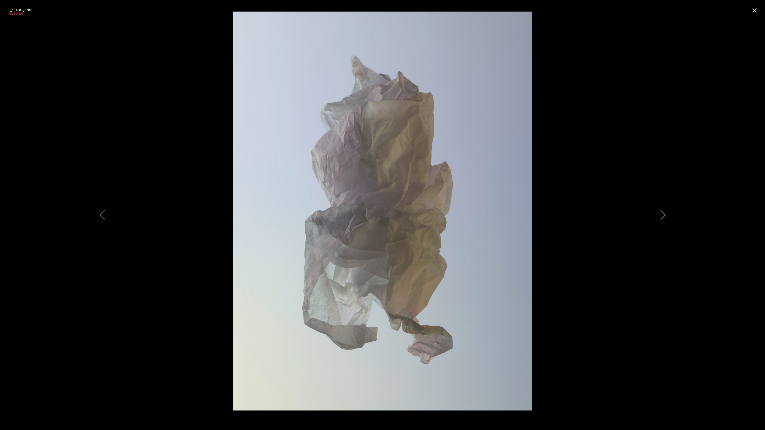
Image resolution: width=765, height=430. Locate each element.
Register (15, 13)
